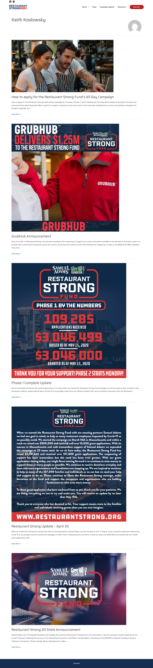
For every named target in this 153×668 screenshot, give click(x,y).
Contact (76, 663)
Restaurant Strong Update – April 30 (40, 526)
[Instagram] (14, 2)
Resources (122, 7)
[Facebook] (10, 2)
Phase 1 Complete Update (32, 383)
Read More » (16, 114)
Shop (94, 7)
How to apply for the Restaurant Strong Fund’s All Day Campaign (63, 97)
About (84, 7)
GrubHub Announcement (31, 236)
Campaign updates (107, 7)
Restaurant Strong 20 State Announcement (46, 629)
